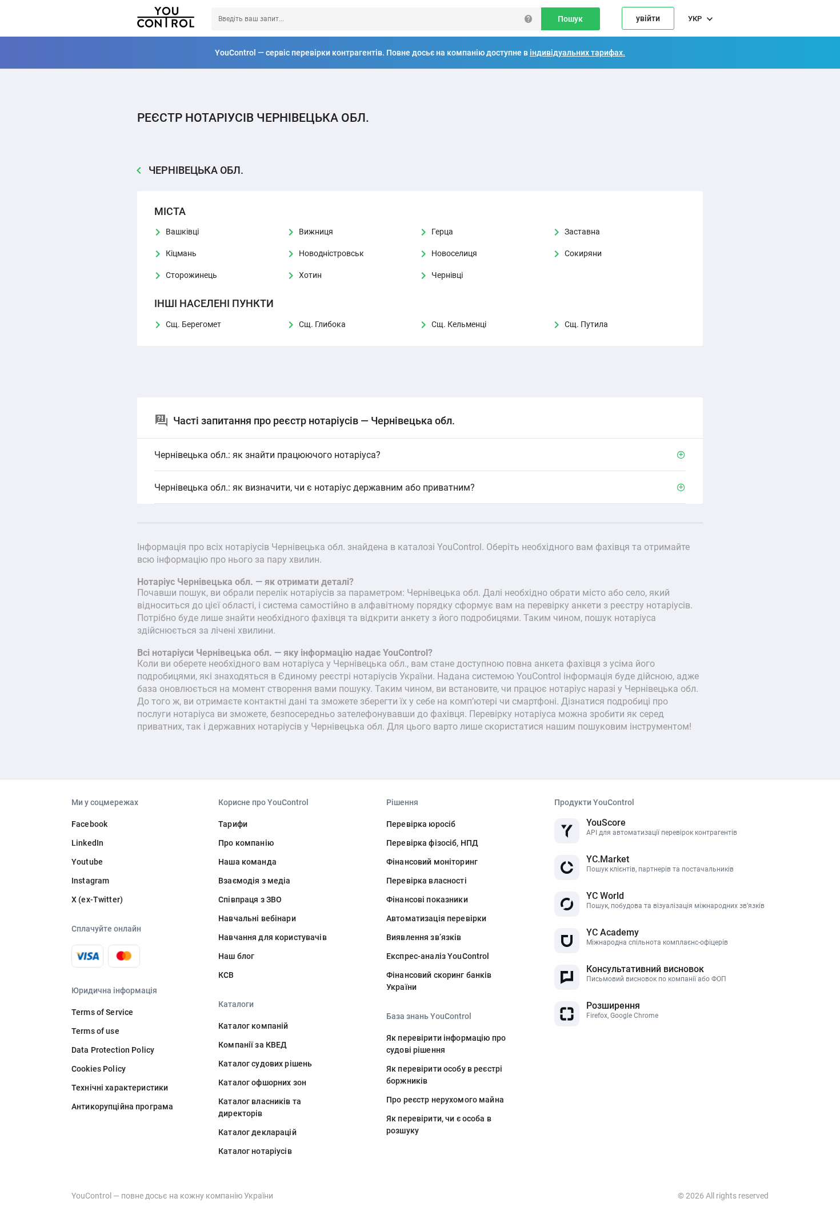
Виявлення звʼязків (424, 937)
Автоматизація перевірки (436, 918)
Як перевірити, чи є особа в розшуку (438, 1124)
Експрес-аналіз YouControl (438, 956)
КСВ (226, 975)
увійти (648, 18)
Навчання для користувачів (272, 937)
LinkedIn (87, 842)
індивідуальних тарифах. (577, 52)
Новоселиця (454, 253)
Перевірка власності (426, 880)
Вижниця (316, 231)
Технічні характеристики (119, 1087)
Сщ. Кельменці (458, 324)
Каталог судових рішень (265, 1063)
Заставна (582, 231)
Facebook (89, 824)
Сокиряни (583, 253)
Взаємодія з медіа (254, 880)
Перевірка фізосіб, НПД (432, 842)
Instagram (90, 880)
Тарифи (232, 824)
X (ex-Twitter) (97, 899)
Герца (442, 231)
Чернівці (447, 275)
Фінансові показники (427, 899)
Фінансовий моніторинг (432, 861)
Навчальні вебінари (257, 918)
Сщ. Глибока (322, 324)
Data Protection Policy (112, 1049)
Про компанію (246, 842)
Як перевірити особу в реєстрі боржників (444, 1074)
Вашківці (182, 231)
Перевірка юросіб (420, 824)
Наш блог (236, 956)
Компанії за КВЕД (252, 1044)
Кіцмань (181, 253)
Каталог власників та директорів (259, 1107)
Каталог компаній (253, 1025)
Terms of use (95, 1031)
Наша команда (247, 861)
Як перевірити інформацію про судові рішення (446, 1043)
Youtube (87, 861)
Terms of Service (102, 1012)
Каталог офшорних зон (262, 1082)
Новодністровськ (331, 253)
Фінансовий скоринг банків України (439, 981)
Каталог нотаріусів (255, 1151)
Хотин (310, 275)
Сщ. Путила (586, 324)
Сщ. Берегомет (193, 324)
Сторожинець (191, 275)
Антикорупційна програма (122, 1106)
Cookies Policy (98, 1068)
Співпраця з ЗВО (250, 899)
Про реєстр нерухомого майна (445, 1099)
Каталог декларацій (257, 1132)
